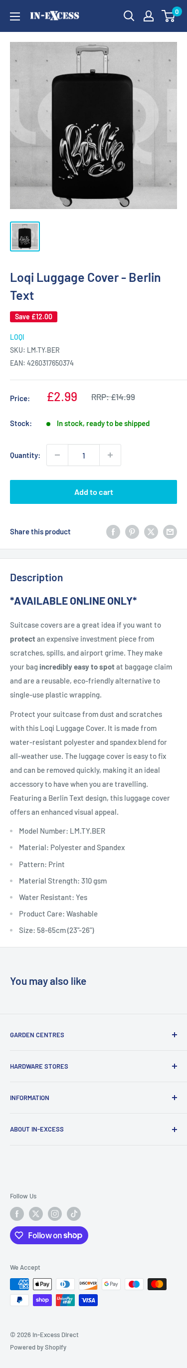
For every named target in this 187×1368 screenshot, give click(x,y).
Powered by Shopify (38, 1347)
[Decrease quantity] (57, 455)
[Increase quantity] (110, 455)
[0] (169, 16)
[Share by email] (170, 531)
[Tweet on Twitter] (151, 531)
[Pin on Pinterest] (132, 531)
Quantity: (25, 455)
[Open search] (129, 15)
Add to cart (93, 491)
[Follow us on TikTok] (74, 1214)
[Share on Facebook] (113, 531)
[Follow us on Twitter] (36, 1214)
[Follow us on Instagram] (55, 1214)
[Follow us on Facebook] (17, 1214)
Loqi (17, 337)
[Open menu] (15, 16)
